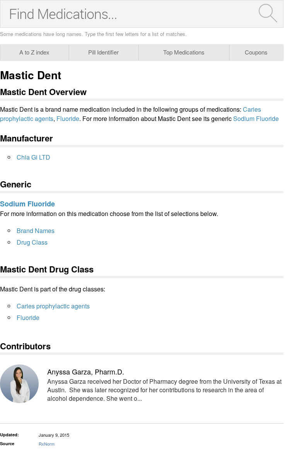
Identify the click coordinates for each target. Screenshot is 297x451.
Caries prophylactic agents (53, 305)
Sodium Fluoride (256, 118)
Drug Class (32, 242)
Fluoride (67, 118)
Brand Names (36, 230)
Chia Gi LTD (33, 157)
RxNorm (47, 444)
